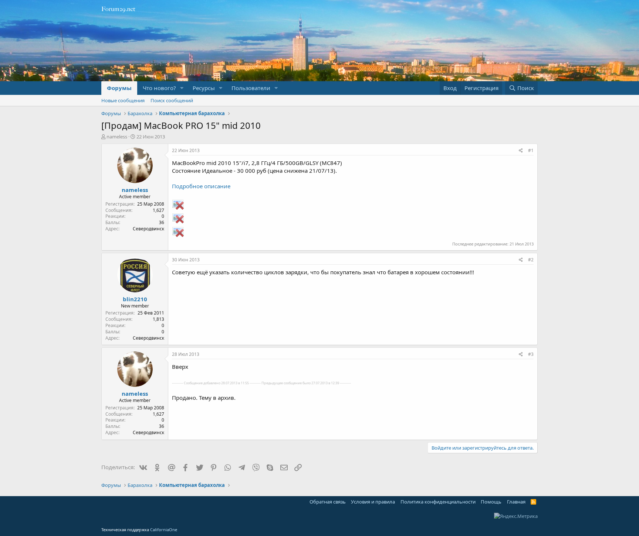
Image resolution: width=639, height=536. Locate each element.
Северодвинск (148, 229)
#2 (531, 260)
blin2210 (135, 299)
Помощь (491, 501)
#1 (531, 150)
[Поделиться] (520, 151)
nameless (116, 136)
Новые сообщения (123, 100)
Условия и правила (373, 501)
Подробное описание (201, 186)
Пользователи (250, 88)
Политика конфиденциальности (438, 501)
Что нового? (159, 88)
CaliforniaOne (163, 529)
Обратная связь (328, 501)
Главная (516, 501)
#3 (531, 354)
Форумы (119, 88)
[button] (182, 88)
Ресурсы (204, 88)
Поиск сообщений (172, 100)
